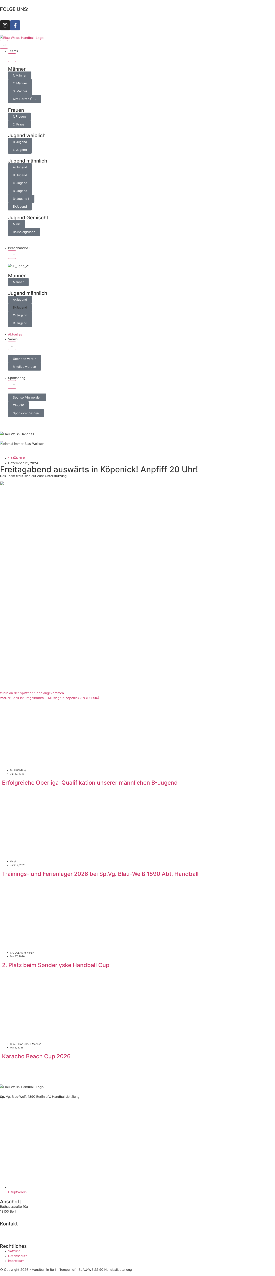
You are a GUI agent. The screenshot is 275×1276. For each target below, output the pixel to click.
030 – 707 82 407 (13, 1229)
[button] (20, 307)
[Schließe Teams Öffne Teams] (12, 57)
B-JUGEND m (18, 770)
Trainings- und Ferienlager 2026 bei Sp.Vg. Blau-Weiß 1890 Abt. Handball (100, 873)
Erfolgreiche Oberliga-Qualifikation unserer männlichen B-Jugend (90, 782)
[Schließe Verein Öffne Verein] (12, 346)
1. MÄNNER (16, 458)
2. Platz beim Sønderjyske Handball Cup (55, 965)
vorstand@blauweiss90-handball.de (27, 1233)
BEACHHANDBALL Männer (25, 1043)
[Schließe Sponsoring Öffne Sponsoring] (12, 384)
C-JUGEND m (18, 952)
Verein (13, 861)
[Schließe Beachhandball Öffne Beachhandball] (12, 254)
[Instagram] (5, 25)
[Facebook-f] (15, 25)
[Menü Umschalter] (4, 44)
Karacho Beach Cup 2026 (36, 1056)
